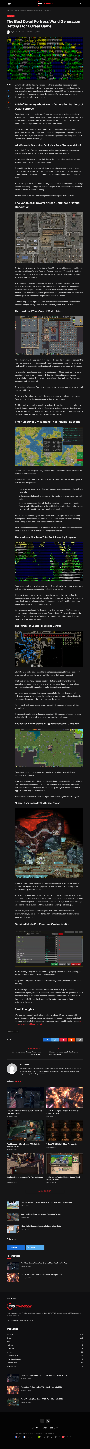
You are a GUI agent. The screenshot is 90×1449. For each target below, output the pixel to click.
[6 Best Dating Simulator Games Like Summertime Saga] (13, 1229)
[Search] (81, 3)
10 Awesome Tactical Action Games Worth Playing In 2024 (63, 1178)
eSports (10, 1345)
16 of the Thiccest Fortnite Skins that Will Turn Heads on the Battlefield (46, 1202)
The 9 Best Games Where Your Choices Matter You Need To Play (25, 1112)
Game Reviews (13, 1355)
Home (8, 10)
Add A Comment (45, 1191)
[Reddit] (9, 102)
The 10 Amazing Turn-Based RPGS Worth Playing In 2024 (23, 1145)
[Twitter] (9, 96)
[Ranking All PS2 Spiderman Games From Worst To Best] (13, 1217)
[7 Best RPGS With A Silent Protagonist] (64, 1130)
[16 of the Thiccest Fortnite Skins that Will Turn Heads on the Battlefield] (13, 1205)
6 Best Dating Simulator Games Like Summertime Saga (41, 1226)
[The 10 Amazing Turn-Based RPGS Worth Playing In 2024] (25, 1130)
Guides (9, 1338)
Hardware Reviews (14, 1359)
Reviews (9, 1352)
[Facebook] (9, 90)
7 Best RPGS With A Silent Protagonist (61, 1144)
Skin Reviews (12, 1362)
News (8, 1341)
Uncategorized (11, 1366)
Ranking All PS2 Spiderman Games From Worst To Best (41, 1214)
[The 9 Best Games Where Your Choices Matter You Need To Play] (25, 1097)
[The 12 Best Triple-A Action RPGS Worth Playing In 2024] (64, 1097)
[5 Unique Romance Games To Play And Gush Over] (25, 1163)
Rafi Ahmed (16, 32)
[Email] (9, 107)
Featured (10, 16)
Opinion (11, 1348)
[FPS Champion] (45, 3)
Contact (54, 1428)
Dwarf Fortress (13, 1031)
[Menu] (9, 3)
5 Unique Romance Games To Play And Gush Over (25, 1178)
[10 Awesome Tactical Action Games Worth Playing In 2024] (64, 1163)
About (35, 1428)
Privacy (43, 1428)
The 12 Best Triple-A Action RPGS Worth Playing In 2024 (62, 1112)
